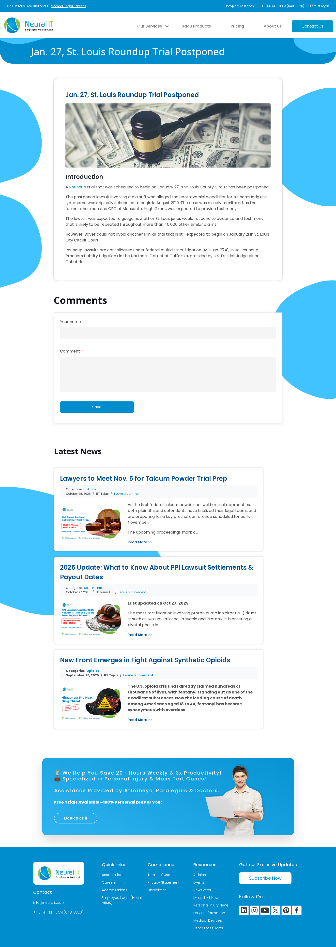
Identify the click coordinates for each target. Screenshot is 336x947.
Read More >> (140, 542)
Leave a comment (127, 494)
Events (199, 882)
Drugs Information (209, 912)
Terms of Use (159, 874)
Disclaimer (157, 890)
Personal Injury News (211, 905)
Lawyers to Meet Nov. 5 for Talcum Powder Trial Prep (143, 478)
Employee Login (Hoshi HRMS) (122, 900)
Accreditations (114, 890)
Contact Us (312, 26)
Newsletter (202, 890)
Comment (70, 351)
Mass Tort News (206, 897)
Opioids (92, 671)
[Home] (29, 20)
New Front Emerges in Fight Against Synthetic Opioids (145, 660)
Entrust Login (319, 6)
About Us (273, 26)
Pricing (237, 26)
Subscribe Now (265, 878)
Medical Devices (207, 920)
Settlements (93, 588)
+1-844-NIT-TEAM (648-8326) (282, 6)
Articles (199, 874)
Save (97, 407)
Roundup (77, 187)
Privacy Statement (164, 882)
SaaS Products (196, 26)
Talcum (90, 489)
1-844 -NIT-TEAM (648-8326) (59, 912)
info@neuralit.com (240, 6)
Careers (109, 882)
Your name (70, 322)
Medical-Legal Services (68, 6)
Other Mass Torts (208, 928)
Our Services (149, 26)
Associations (113, 874)
